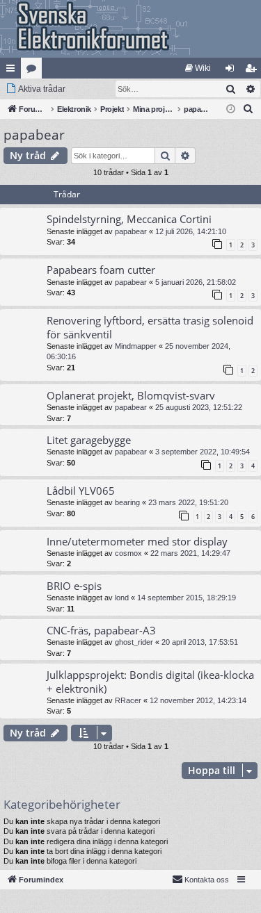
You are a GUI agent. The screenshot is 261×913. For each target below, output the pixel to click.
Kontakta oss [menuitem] (206, 879)
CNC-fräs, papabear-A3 (101, 630)
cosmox (128, 553)
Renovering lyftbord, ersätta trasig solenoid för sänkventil (150, 326)
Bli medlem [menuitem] (253, 71)
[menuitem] (198, 68)
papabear (34, 135)
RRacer (128, 700)
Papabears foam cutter (101, 270)
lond (122, 597)
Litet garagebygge (89, 440)
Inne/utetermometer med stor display (137, 541)
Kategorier (34, 71)
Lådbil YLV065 (81, 490)
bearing (127, 502)
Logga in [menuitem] (232, 71)
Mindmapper (136, 346)
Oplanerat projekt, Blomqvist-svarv (131, 395)
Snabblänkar (13, 71)
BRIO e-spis (74, 586)
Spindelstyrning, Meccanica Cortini (129, 219)
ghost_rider (134, 642)
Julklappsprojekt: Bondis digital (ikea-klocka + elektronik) (150, 681)
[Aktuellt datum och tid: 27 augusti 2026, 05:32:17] (230, 109)
